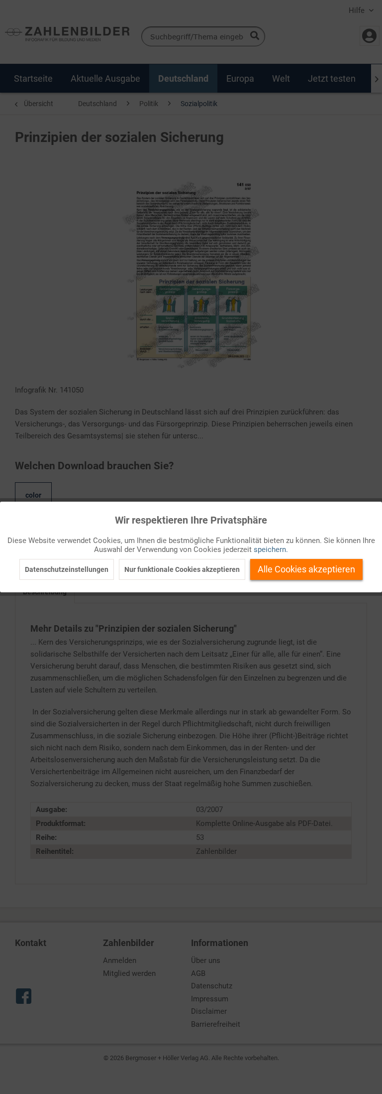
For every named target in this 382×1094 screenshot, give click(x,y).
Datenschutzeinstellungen (66, 569)
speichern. (271, 549)
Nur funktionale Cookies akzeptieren (182, 569)
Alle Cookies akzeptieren (306, 569)
